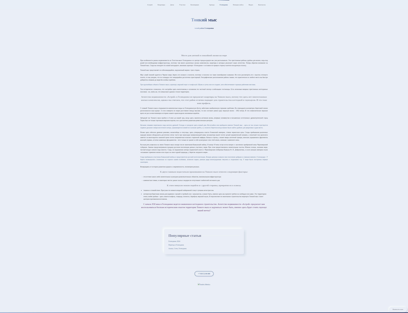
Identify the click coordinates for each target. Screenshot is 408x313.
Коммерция (195, 5)
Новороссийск (238, 5)
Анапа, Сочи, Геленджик (177, 248)
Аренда (212, 5)
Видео (251, 5)
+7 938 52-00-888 (204, 274)
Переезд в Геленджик (176, 245)
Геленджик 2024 (174, 241)
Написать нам (398, 309)
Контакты (262, 5)
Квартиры (161, 5)
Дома (172, 5)
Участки (182, 5)
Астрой (149, 5)
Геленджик (224, 5)
